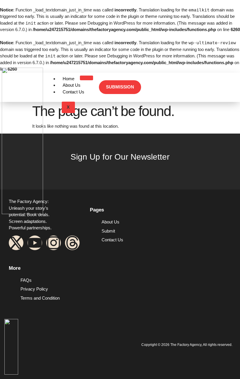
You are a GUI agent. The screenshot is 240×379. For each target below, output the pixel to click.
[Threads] (72, 242)
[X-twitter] (16, 242)
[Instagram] (53, 242)
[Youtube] (35, 242)
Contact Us (73, 91)
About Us (71, 85)
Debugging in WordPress (111, 23)
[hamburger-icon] (86, 78)
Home (68, 78)
